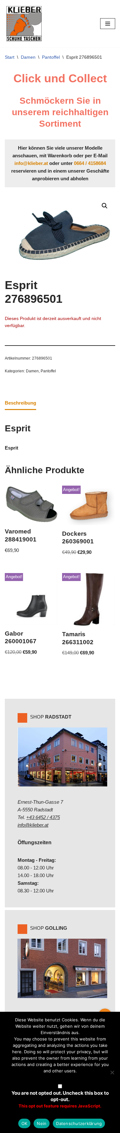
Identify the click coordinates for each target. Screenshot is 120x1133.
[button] (104, 206)
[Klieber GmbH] (24, 23)
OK (24, 1123)
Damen (28, 57)
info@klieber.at (31, 163)
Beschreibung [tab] (20, 403)
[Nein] (112, 1072)
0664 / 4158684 (90, 163)
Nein (41, 1123)
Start (9, 57)
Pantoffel (51, 57)
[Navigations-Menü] (107, 23)
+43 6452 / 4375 (43, 817)
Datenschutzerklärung (79, 1123)
